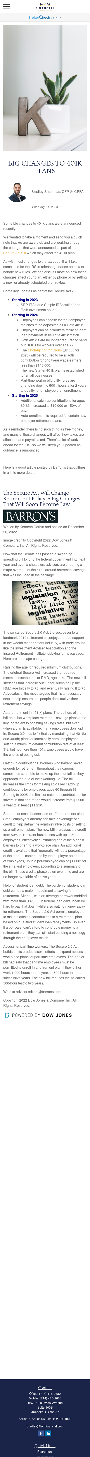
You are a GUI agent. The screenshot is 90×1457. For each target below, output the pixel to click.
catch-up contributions (45, 350)
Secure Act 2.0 (15, 252)
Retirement (45, 1451)
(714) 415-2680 (50, 1393)
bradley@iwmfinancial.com (45, 1426)
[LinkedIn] (48, 1433)
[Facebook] (41, 1433)
